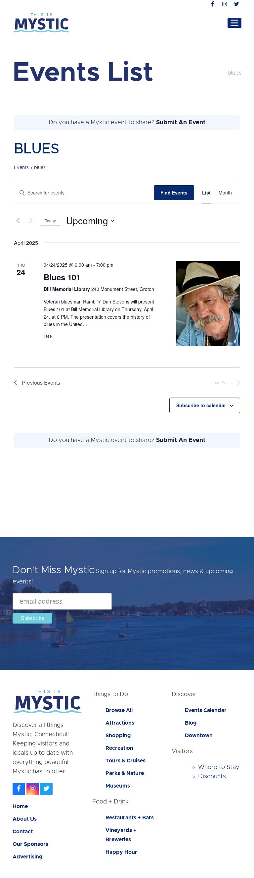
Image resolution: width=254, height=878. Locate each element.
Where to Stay (218, 767)
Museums (118, 786)
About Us (25, 819)
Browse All (119, 710)
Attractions (120, 723)
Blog (190, 723)
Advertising (27, 856)
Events (21, 167)
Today (50, 220)
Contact (23, 831)
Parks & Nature (125, 773)
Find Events (174, 192)
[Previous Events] (18, 221)
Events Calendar (206, 710)
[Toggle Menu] (234, 23)
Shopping (118, 735)
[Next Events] (31, 221)
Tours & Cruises (126, 760)
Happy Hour (121, 852)
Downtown (199, 735)
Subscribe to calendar (201, 405)
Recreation (119, 748)
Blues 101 (62, 277)
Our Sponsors (30, 844)
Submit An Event (180, 123)
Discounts (212, 777)
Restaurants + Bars (130, 817)
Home (20, 806)
